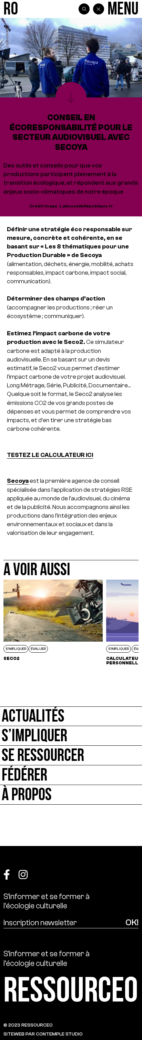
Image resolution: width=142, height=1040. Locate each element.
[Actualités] (71, 716)
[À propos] (71, 795)
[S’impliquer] (71, 736)
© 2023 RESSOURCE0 (28, 1025)
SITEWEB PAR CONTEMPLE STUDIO (43, 1034)
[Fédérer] (71, 775)
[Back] (98, 8)
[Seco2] (53, 622)
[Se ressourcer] (71, 755)
